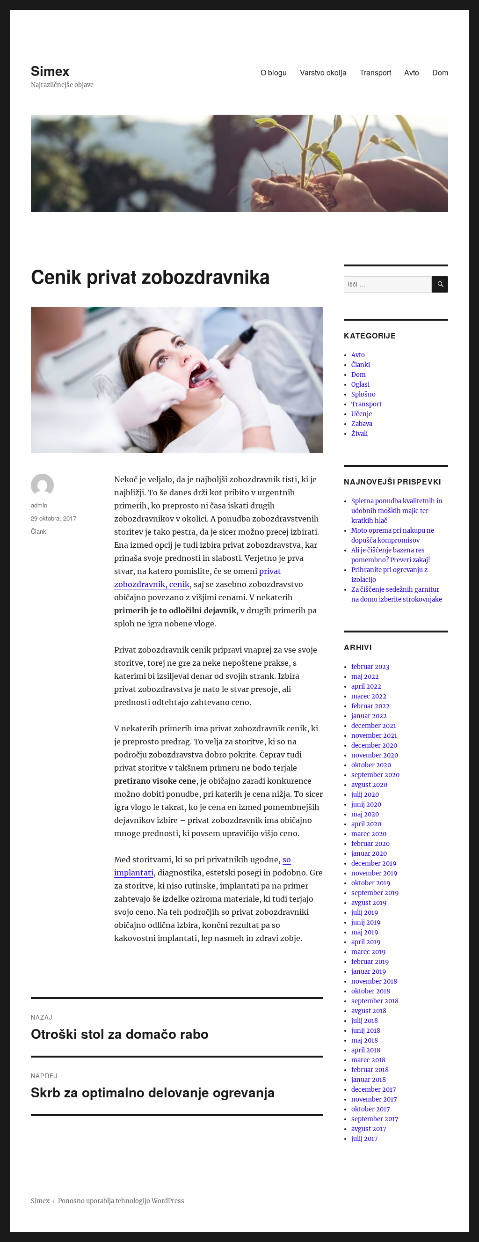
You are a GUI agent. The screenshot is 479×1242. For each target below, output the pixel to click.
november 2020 (374, 755)
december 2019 (374, 863)
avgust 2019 (369, 903)
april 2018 (365, 1050)
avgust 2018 (368, 1011)
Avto (411, 72)
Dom (440, 72)
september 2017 (375, 1119)
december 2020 (374, 746)
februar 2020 (370, 844)
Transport (375, 72)
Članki (39, 531)
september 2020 (375, 775)
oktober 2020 (371, 765)
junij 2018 (365, 1031)
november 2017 (374, 1099)
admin (39, 504)
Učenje (361, 414)
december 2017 (373, 1090)
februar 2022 (370, 706)
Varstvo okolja (323, 72)
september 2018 (375, 1001)
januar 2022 (369, 716)
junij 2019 (366, 922)
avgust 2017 (368, 1129)
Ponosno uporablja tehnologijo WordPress (121, 1201)
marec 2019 (368, 952)
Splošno (363, 394)
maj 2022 (365, 677)
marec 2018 (368, 1060)
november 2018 (374, 981)
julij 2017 (364, 1139)
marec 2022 (368, 696)
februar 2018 (370, 1070)
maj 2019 (364, 932)
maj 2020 (365, 814)
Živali (359, 434)
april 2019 (366, 942)
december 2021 (373, 726)
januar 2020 (369, 854)
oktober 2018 (370, 991)
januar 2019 (368, 972)
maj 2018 (364, 1040)
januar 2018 (368, 1080)
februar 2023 (370, 667)
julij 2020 (365, 795)
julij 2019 (364, 913)
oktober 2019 (371, 883)
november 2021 (374, 736)
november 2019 (374, 873)
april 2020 (366, 824)
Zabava (361, 424)
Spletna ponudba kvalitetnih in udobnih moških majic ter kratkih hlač (397, 511)
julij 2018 (364, 1021)
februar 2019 (370, 962)
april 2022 (366, 687)
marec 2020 (368, 834)
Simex (50, 70)
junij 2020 (366, 804)
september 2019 (375, 893)
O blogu (274, 72)
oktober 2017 (370, 1109)
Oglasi (360, 385)
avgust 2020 (369, 785)
